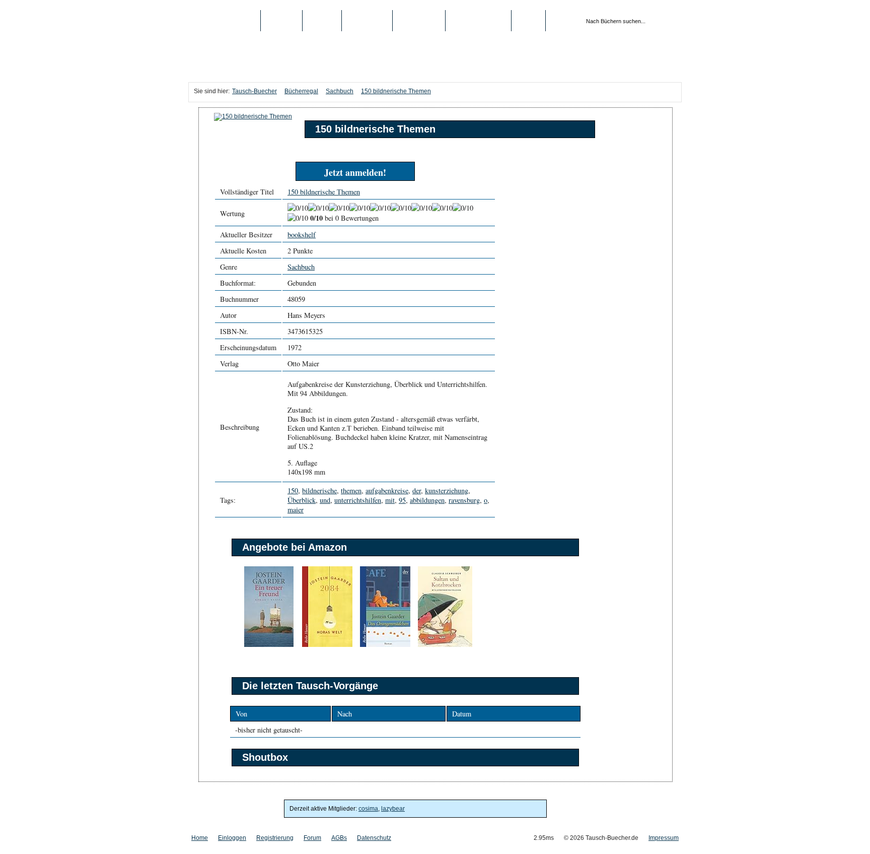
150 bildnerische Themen (396, 91)
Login (528, 20)
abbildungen (427, 500)
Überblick (301, 500)
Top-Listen (367, 20)
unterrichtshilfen (357, 500)
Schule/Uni (419, 20)
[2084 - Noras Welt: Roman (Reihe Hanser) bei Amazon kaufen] (327, 644)
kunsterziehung (446, 490)
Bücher (281, 20)
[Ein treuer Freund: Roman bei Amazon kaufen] (269, 644)
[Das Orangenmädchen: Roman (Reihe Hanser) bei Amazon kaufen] (385, 644)
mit (390, 500)
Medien (322, 20)
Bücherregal (301, 91)
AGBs (339, 837)
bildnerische (319, 490)
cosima (368, 808)
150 (292, 490)
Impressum (663, 837)
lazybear (393, 808)
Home (199, 837)
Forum (312, 837)
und (325, 500)
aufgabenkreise (387, 490)
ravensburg (464, 500)
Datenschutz (374, 837)
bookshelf (301, 234)
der (416, 490)
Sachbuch (339, 91)
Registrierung (478, 20)
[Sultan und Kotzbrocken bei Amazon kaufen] (445, 644)
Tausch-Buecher (224, 20)
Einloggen (232, 837)
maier (295, 509)
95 (402, 500)
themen (351, 490)
